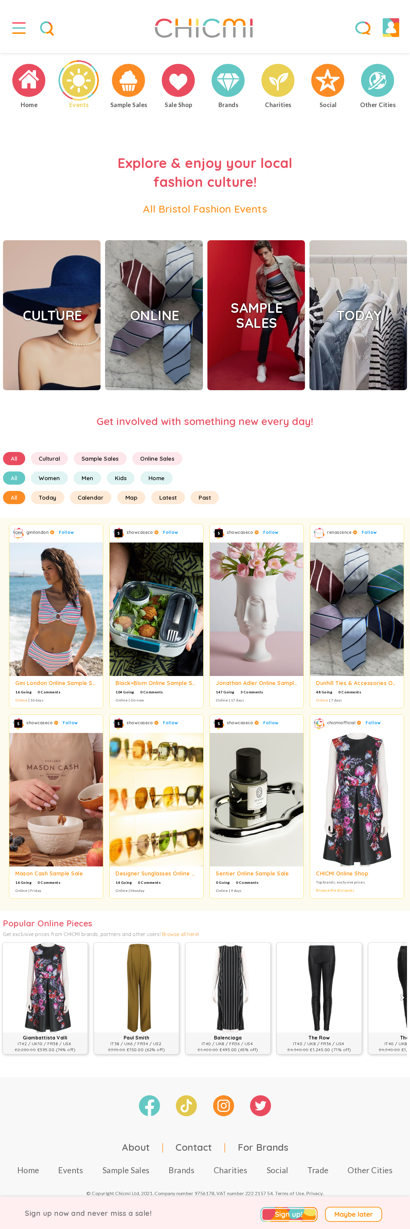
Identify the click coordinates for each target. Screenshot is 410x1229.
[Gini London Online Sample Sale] (56, 609)
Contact (194, 1147)
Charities (231, 1170)
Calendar (91, 497)
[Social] (328, 80)
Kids (121, 478)
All (14, 458)
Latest (168, 497)
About (136, 1147)
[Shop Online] (178, 80)
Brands (181, 1170)
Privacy (314, 1193)
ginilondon (38, 532)
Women (49, 478)
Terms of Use (289, 1193)
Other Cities (370, 1170)
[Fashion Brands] (228, 80)
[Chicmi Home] (29, 80)
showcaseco (140, 532)
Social (277, 1170)
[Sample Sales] (129, 80)
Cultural (49, 458)
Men (87, 478)
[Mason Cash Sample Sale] (56, 799)
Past (204, 497)
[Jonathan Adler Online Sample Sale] (256, 609)
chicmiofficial (342, 722)
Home (156, 478)
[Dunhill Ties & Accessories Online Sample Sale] (357, 609)
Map (131, 497)
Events (70, 1170)
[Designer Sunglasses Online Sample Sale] (156, 799)
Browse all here (180, 934)
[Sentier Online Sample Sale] (256, 799)
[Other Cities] (378, 80)
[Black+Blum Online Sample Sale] (156, 609)
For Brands (263, 1147)
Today (47, 497)
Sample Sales (100, 458)
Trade (318, 1170)
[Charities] (278, 80)
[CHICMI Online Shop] (357, 799)
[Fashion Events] (79, 80)
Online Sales (157, 458)
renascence (340, 532)
